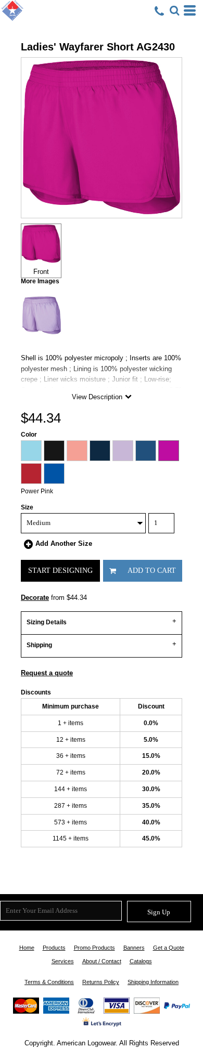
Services (63, 961)
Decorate (35, 597)
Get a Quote (168, 948)
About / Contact (101, 961)
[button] (174, 10)
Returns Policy (100, 982)
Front (41, 272)
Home (26, 948)
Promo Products (94, 948)
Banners (134, 948)
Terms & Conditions (49, 982)
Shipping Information (153, 982)
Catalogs (141, 961)
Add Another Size (63, 543)
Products (54, 948)
